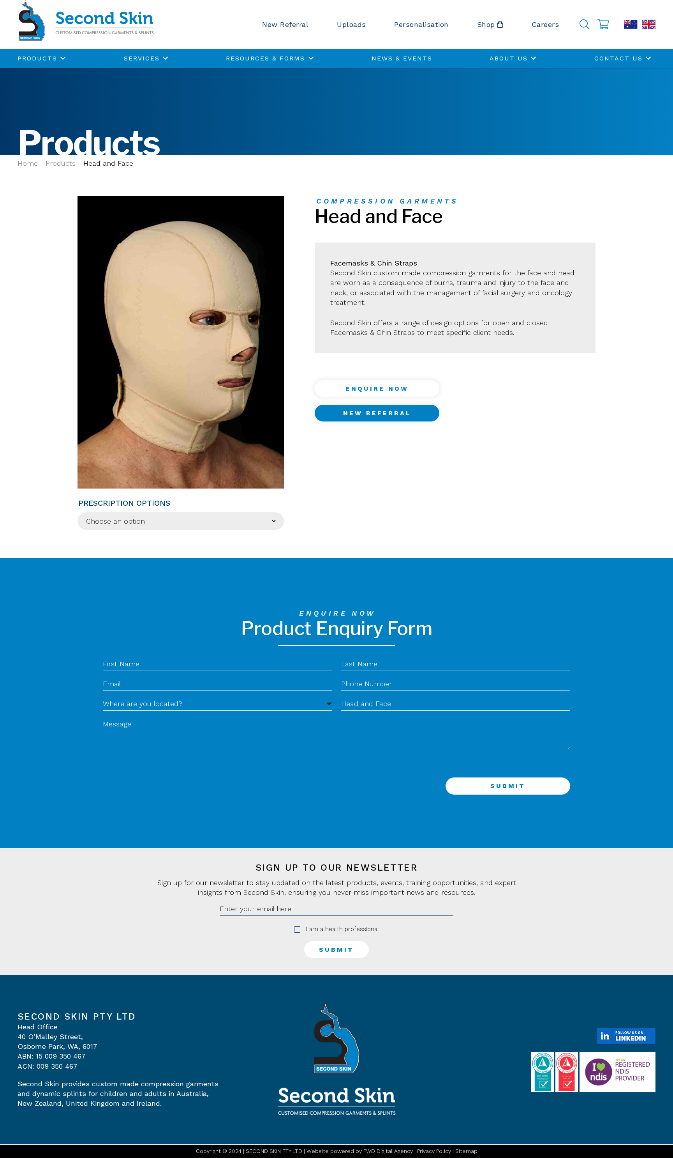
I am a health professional (342, 929)
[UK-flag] (648, 24)
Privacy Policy (434, 1151)
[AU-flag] (631, 24)
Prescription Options (124, 503)
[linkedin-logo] (626, 1036)
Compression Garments (387, 201)
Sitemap (466, 1151)
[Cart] (603, 24)
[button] (585, 24)
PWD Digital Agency (388, 1151)
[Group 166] (86, 24)
